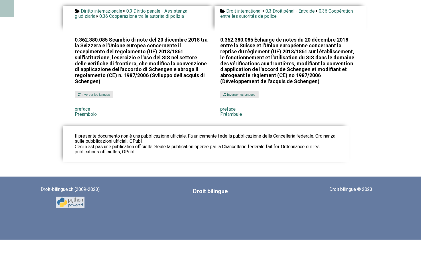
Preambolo (86, 114)
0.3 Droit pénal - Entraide (290, 11)
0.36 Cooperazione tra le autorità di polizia (141, 16)
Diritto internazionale (101, 11)
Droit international (243, 11)
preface (82, 109)
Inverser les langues (95, 94)
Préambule (231, 114)
